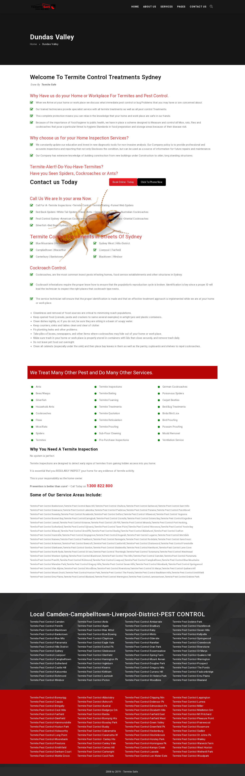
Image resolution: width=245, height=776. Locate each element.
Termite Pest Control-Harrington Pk (98, 659)
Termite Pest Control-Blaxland (189, 680)
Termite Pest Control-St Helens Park (146, 675)
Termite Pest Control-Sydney (46, 650)
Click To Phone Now (151, 182)
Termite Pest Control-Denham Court (50, 751)
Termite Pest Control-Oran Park (143, 646)
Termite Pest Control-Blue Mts (47, 638)
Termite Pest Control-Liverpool (47, 655)
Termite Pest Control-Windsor (47, 680)
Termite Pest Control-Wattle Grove (50, 755)
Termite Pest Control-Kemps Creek (145, 747)
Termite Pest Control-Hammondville (50, 722)
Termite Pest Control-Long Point (48, 735)
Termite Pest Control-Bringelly (47, 705)
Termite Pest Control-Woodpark (190, 755)
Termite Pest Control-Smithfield (48, 747)
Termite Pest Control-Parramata (48, 642)
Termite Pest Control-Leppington (191, 697)
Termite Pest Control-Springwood (191, 638)
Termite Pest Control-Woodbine (143, 680)
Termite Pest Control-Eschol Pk (96, 646)
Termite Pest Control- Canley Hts (97, 739)
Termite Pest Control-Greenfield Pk (145, 726)
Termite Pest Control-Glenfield (95, 655)
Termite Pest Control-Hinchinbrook (145, 735)
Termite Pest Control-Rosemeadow (145, 650)
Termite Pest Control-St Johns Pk (191, 735)
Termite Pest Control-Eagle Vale (96, 642)
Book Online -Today (123, 182)
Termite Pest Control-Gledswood (96, 650)
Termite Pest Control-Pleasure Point (193, 718)
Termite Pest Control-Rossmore (190, 726)
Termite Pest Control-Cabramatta (97, 730)
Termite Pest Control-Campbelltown (50, 659)
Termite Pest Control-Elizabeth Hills (145, 710)
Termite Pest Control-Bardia (94, 714)
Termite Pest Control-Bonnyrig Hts (97, 718)
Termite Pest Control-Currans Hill (144, 671)
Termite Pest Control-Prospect (190, 663)
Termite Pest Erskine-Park (187, 621)
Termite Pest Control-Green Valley (144, 722)
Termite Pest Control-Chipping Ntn (144, 697)
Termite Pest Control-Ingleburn (95, 663)
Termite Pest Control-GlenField (47, 718)
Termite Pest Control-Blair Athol (96, 630)
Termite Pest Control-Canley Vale (97, 743)
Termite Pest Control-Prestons (47, 743)
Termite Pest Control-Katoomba (48, 671)
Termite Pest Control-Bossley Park (97, 722)
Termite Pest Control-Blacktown (48, 630)
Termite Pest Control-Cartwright (96, 751)
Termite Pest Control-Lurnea (188, 701)
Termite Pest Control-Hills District (49, 646)
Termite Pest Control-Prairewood (191, 722)
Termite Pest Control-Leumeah (95, 675)
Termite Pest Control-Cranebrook (191, 642)
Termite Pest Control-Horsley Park (144, 739)
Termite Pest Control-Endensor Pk (144, 701)
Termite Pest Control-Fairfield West (145, 718)
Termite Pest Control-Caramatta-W (98, 735)
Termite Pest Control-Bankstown (49, 634)
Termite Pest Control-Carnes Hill (96, 747)
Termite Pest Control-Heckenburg (144, 730)
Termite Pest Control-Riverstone (191, 646)
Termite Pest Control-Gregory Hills (144, 667)
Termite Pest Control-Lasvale (141, 751)
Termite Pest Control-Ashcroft (95, 701)
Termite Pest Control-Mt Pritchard (191, 714)
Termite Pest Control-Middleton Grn (192, 710)
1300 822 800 (100, 486)
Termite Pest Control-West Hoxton (192, 747)
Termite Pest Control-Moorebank (49, 739)
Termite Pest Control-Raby (140, 630)
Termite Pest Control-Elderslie (142, 638)
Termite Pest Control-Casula (46, 701)
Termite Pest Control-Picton (94, 680)
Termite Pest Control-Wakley (188, 739)
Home (33, 44)
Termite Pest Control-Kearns (94, 667)
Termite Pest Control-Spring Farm (144, 655)
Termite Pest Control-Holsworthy (49, 730)
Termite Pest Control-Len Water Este (146, 755)
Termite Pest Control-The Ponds (191, 667)
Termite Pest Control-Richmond (48, 675)
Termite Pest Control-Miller (187, 705)
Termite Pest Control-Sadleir (188, 730)
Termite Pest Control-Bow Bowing (97, 634)
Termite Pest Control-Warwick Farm (193, 743)
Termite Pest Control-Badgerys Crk (98, 710)
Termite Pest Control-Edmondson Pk (146, 705)
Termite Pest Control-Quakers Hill (191, 655)
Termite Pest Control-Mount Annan (145, 659)
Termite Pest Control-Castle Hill (48, 667)
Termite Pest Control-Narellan (142, 642)
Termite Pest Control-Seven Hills (191, 630)
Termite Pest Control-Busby (93, 726)
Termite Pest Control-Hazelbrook (191, 625)
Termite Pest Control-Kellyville (189, 634)
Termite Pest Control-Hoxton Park (49, 726)
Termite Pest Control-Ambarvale (143, 621)
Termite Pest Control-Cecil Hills (48, 710)
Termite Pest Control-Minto (140, 634)
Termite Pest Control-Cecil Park (96, 755)
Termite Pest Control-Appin (93, 625)
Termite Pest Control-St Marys (190, 650)
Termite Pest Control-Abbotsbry (96, 697)
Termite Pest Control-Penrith (46, 625)
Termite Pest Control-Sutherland (48, 663)
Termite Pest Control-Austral (94, 705)
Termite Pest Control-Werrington (191, 659)
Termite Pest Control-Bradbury (142, 625)
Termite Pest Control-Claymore (95, 638)
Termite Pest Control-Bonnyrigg (48, 697)
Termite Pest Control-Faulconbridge (192, 671)
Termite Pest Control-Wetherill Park (192, 751)
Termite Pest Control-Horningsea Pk (145, 743)
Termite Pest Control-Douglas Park (145, 663)
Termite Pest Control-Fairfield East (145, 714)
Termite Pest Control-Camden (47, 621)
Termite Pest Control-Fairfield (47, 714)
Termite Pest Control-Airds (93, 621)
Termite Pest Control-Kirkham (95, 671)
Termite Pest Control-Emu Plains (191, 675)
